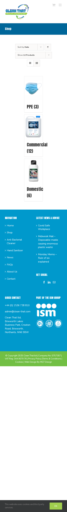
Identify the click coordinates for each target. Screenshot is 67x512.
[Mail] (54, 282)
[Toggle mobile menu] (60, 5)
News (10, 257)
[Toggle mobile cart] (53, 5)
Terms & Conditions (51, 358)
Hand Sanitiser (15, 250)
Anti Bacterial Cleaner (14, 241)
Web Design (30, 362)
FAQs (10, 264)
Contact (11, 278)
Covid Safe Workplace (44, 227)
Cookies (19, 362)
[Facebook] (44, 282)
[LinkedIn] (49, 282)
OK (55, 506)
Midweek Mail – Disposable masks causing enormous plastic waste (48, 242)
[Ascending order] (48, 47)
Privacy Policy (34, 358)
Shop (10, 232)
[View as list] (37, 63)
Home (10, 225)
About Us (12, 271)
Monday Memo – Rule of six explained (47, 258)
